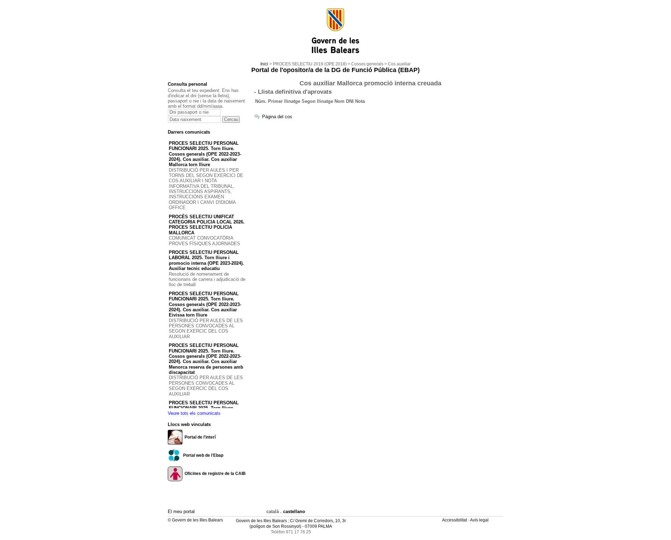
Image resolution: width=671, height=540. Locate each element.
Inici (264, 64)
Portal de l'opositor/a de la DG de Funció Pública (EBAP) (335, 69)
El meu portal (181, 511)
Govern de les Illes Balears (261, 521)
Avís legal (480, 520)
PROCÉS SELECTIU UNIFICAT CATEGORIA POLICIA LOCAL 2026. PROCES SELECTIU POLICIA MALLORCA (207, 224)
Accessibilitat (455, 520)
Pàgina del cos (277, 116)
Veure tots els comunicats (194, 413)
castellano (294, 511)
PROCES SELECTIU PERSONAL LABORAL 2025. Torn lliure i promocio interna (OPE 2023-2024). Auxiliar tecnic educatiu (206, 260)
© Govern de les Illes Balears (195, 520)
